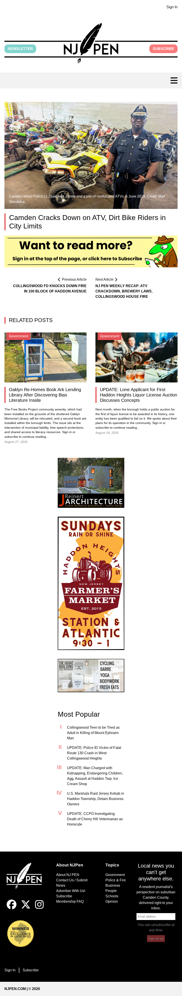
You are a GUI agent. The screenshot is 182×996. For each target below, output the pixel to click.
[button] (91, 43)
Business (112, 885)
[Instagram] (39, 908)
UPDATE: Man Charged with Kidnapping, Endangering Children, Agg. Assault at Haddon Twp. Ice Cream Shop (95, 776)
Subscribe (163, 49)
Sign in (67, 432)
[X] (26, 908)
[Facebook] (11, 908)
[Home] (26, 881)
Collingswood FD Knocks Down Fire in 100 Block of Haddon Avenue (50, 288)
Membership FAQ (70, 901)
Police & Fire (115, 880)
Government (115, 875)
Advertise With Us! (70, 891)
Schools (111, 896)
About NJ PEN (67, 875)
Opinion (111, 901)
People (111, 891)
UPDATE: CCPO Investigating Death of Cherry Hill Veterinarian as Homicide (95, 819)
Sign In (172, 7)
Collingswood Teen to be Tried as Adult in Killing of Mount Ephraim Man (93, 733)
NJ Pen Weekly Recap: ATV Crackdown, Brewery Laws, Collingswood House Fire (123, 291)
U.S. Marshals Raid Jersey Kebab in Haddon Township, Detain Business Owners (95, 799)
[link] (91, 483)
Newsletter (20, 49)
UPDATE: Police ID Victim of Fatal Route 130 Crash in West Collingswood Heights (94, 753)
